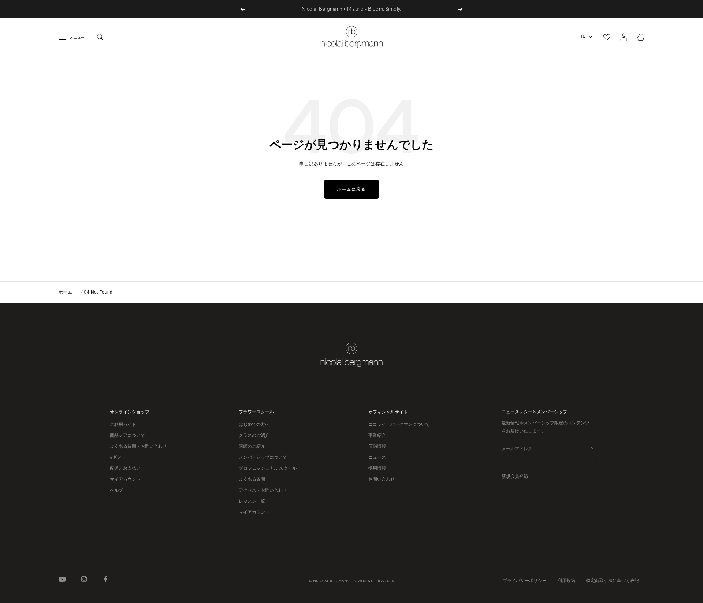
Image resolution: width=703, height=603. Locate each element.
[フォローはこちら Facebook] (105, 580)
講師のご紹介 (252, 446)
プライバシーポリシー (525, 580)
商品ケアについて (127, 435)
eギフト (118, 457)
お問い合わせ (381, 479)
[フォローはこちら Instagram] (84, 580)
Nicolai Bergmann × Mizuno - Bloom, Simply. (351, 9)
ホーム (65, 292)
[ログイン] (623, 37)
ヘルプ (116, 490)
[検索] (100, 37)
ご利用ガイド (123, 424)
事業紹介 (377, 435)
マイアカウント (125, 479)
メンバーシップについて (263, 457)
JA (582, 37)
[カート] (640, 37)
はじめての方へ (254, 424)
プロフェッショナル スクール (268, 468)
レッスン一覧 (252, 501)
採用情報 (377, 468)
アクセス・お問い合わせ (263, 490)
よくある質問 (252, 479)
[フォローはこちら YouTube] (62, 581)
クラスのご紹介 (254, 435)
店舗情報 (377, 446)
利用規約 (566, 580)
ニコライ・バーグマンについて (399, 424)
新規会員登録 (515, 476)
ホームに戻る (351, 189)
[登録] (592, 449)
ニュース (377, 457)
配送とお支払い (125, 468)
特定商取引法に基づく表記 (612, 580)
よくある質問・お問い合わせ (138, 446)
